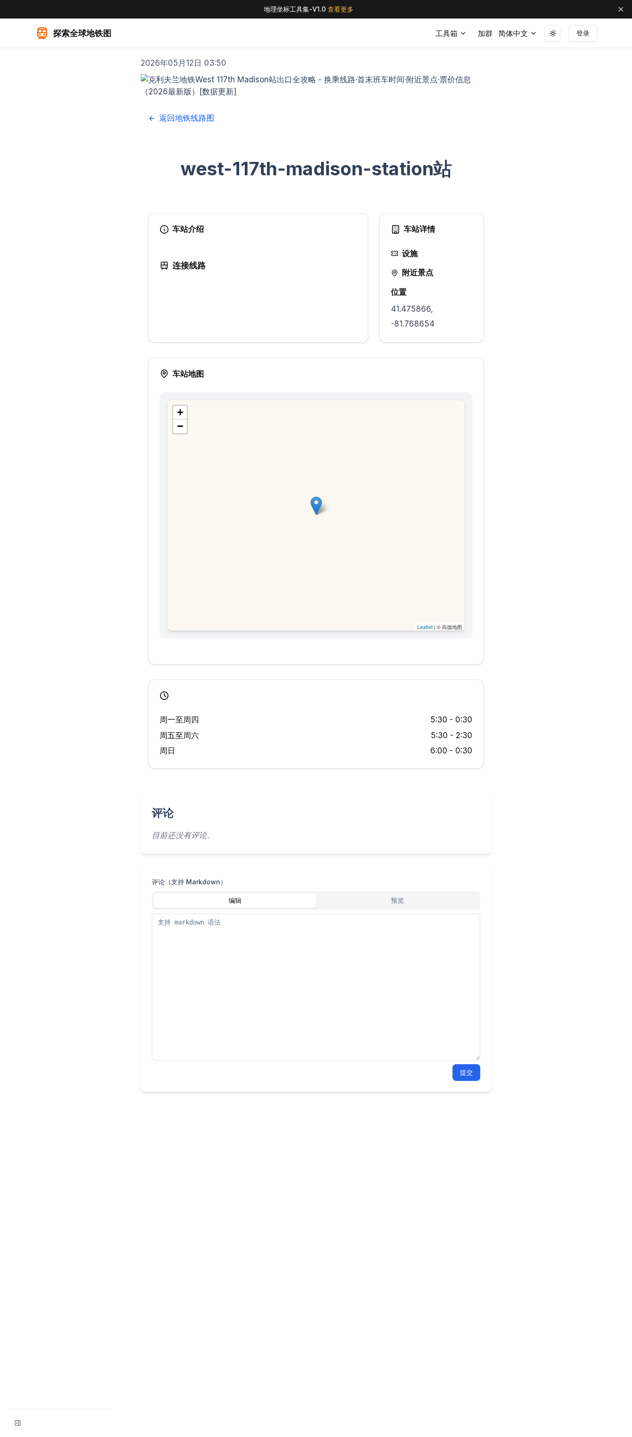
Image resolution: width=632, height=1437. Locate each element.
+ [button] (180, 412)
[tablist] (316, 900)
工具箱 (446, 33)
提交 (466, 1072)
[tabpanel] (316, 987)
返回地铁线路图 (186, 118)
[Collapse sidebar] (17, 1423)
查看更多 (340, 9)
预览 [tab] (397, 900)
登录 (582, 33)
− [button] (180, 426)
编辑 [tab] (235, 900)
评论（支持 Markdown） (189, 882)
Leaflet (425, 626)
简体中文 (513, 33)
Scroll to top (537, 59)
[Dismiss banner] (620, 9)
